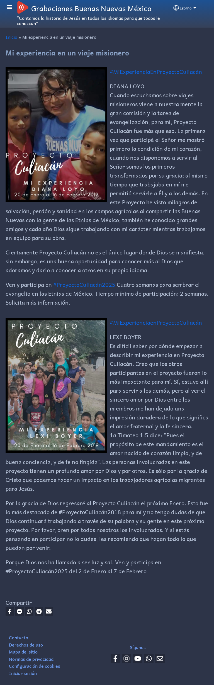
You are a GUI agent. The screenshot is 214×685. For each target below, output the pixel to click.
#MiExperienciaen (133, 322)
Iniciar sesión (23, 673)
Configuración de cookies (34, 665)
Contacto (18, 637)
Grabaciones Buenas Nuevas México (91, 8)
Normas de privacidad (31, 658)
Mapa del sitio (23, 651)
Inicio (11, 36)
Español (186, 8)
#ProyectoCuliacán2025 (84, 284)
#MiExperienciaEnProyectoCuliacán (156, 71)
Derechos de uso (26, 644)
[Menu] (13, 8)
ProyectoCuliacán (179, 322)
